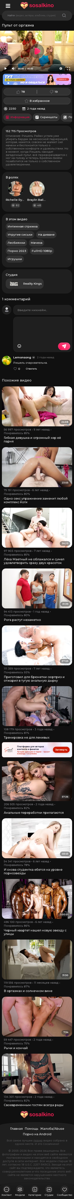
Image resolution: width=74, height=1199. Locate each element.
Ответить (31, 368)
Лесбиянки (16, 242)
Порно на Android (37, 1134)
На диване (46, 234)
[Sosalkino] (37, 5)
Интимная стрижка (23, 226)
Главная (16, 1128)
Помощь (31, 1128)
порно (38, 1140)
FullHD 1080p (42, 251)
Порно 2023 (17, 251)
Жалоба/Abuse (52, 1128)
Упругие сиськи (20, 234)
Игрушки (15, 259)
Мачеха (36, 242)
